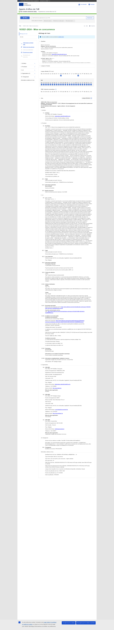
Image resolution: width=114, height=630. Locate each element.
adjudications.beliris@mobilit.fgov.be (59, 54)
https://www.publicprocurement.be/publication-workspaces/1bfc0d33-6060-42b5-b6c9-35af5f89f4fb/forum (65, 312)
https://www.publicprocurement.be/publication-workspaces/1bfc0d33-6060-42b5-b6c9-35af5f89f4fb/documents (68, 307)
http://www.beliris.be (57, 388)
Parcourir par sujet (69, 20)
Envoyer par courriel (28, 52)
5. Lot (22, 70)
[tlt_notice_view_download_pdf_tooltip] (41, 84)
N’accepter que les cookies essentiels (86, 622)
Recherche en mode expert (58, 20)
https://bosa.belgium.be (58, 413)
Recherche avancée (47, 20)
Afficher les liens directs (28, 47)
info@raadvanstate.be (59, 429)
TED (20, 25)
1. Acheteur (23, 63)
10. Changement (25, 76)
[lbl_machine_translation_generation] (55, 89)
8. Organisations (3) (25, 73)
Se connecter (83, 4)
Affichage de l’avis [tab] (23, 33)
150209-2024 (61, 36)
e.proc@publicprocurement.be (61, 409)
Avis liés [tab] (21, 36)
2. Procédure (24, 66)
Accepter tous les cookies (69, 622)
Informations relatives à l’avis (27, 80)
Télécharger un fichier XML (28, 43)
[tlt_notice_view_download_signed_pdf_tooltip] (61, 75)
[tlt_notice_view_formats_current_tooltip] (91, 98)
